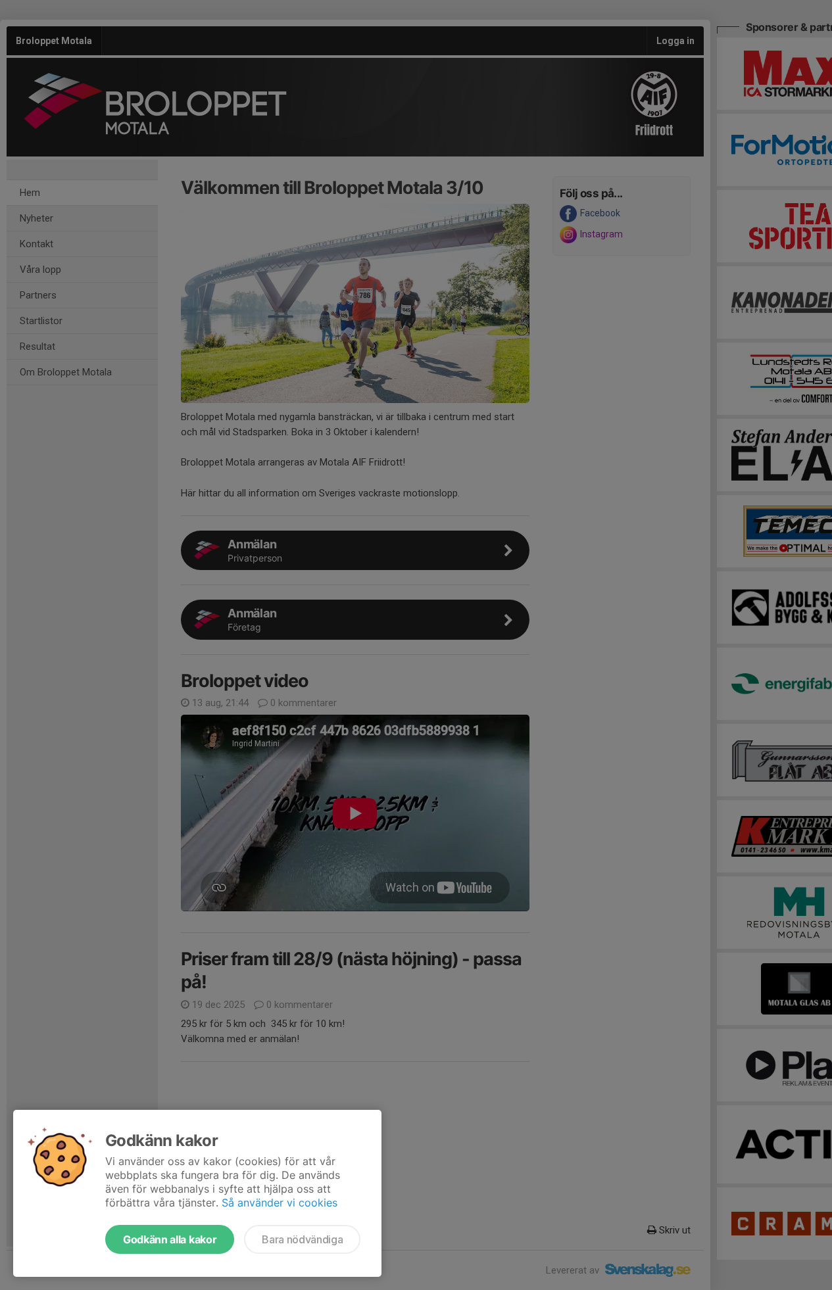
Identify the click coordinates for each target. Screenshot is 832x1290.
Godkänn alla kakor (169, 1239)
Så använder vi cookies (279, 1202)
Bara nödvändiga (302, 1239)
